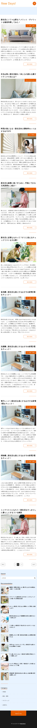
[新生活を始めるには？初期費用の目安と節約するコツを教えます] (5, 619)
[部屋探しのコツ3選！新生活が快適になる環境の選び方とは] (5, 638)
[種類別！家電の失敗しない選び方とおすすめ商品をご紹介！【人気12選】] (5, 590)
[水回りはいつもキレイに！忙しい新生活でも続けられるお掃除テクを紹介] (5, 648)
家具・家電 (31, 25)
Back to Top (18, 713)
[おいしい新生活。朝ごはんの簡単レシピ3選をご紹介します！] (5, 609)
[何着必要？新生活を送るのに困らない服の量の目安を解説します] (5, 676)
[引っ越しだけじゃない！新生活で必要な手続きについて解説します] (5, 657)
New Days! (23, 723)
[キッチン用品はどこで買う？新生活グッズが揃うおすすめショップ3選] (5, 667)
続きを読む (30, 64)
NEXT (34, 564)
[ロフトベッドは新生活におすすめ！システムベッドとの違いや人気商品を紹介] (5, 600)
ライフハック (31, 80)
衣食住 (32, 134)
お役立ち (32, 243)
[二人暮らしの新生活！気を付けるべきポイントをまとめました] (5, 628)
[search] (35, 578)
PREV (3, 564)
